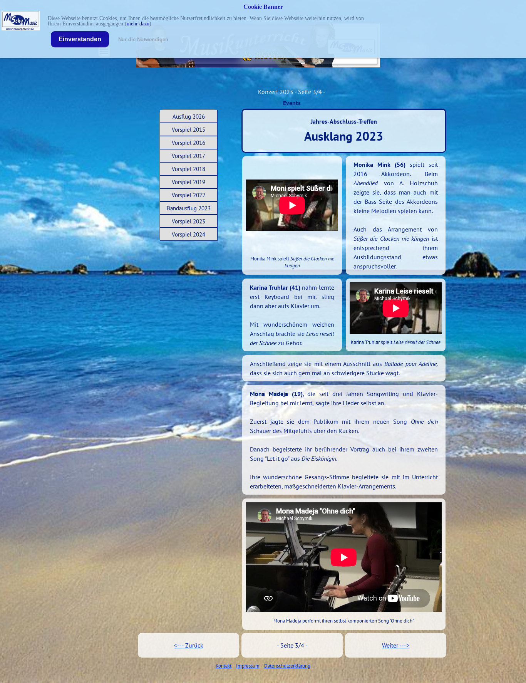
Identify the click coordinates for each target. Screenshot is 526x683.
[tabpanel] (395, 215)
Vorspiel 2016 (188, 142)
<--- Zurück (188, 645)
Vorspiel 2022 (188, 195)
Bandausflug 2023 (189, 208)
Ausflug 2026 (189, 116)
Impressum (248, 665)
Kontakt (223, 665)
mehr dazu (138, 24)
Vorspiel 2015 (188, 129)
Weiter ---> (395, 645)
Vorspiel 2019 (188, 182)
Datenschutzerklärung (287, 665)
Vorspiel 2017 (188, 155)
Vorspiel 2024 (188, 234)
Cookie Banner (263, 6)
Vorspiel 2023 (188, 221)
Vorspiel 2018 (188, 169)
